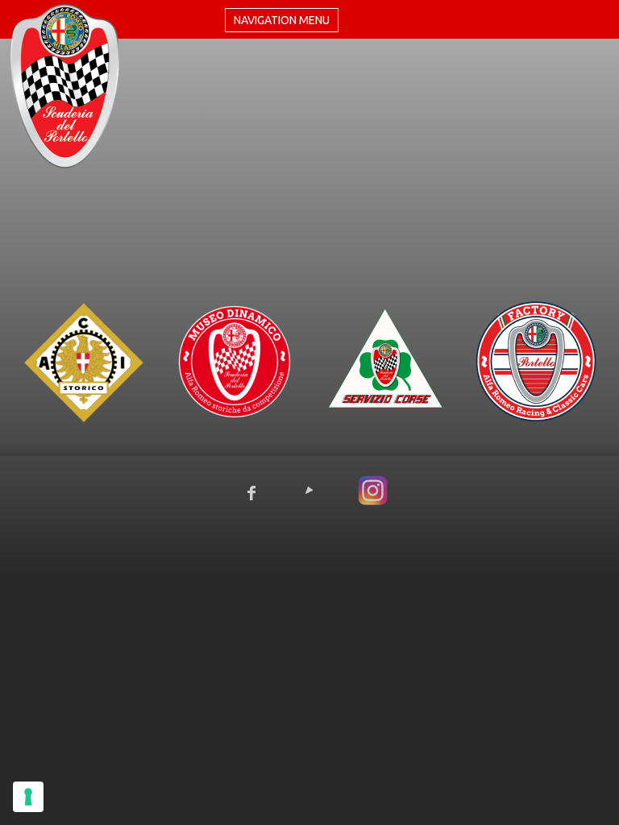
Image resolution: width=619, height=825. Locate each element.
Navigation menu (282, 20)
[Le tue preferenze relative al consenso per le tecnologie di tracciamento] (28, 796)
